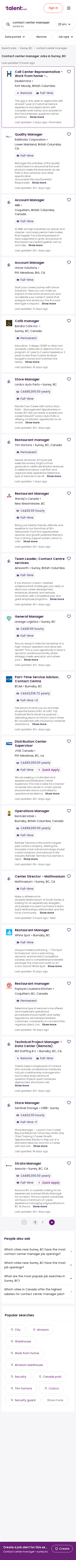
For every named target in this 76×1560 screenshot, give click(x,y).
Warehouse (23, 1341)
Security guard (25, 1400)
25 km (62, 24)
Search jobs (9, 48)
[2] (52, 1222)
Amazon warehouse (29, 1365)
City (17, 1330)
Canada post (52, 1377)
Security (20, 1377)
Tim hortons (23, 1388)
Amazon (43, 1330)
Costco (54, 1388)
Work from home (27, 1353)
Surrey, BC (26, 48)
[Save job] (69, 71)
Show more (37, 117)
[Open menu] (68, 8)
